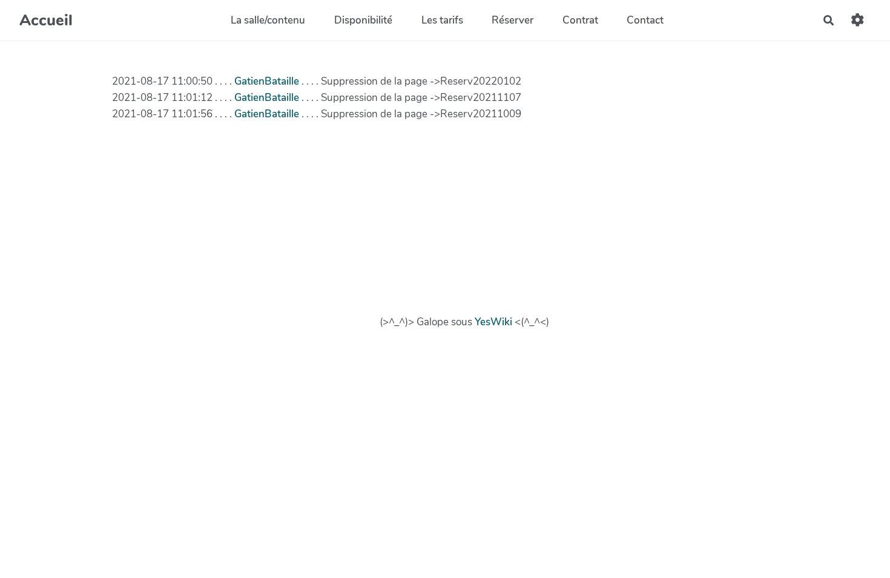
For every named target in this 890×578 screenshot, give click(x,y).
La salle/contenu (268, 20)
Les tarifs (442, 20)
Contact (645, 20)
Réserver (512, 20)
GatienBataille (266, 81)
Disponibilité (363, 20)
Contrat (580, 20)
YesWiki (493, 322)
